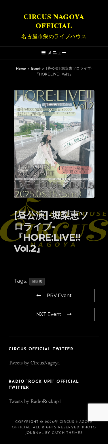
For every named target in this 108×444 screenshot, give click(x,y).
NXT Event (48, 314)
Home (21, 69)
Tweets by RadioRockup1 (35, 400)
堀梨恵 (37, 281)
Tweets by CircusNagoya (34, 362)
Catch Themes (67, 433)
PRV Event (59, 295)
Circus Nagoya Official (54, 20)
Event (36, 69)
